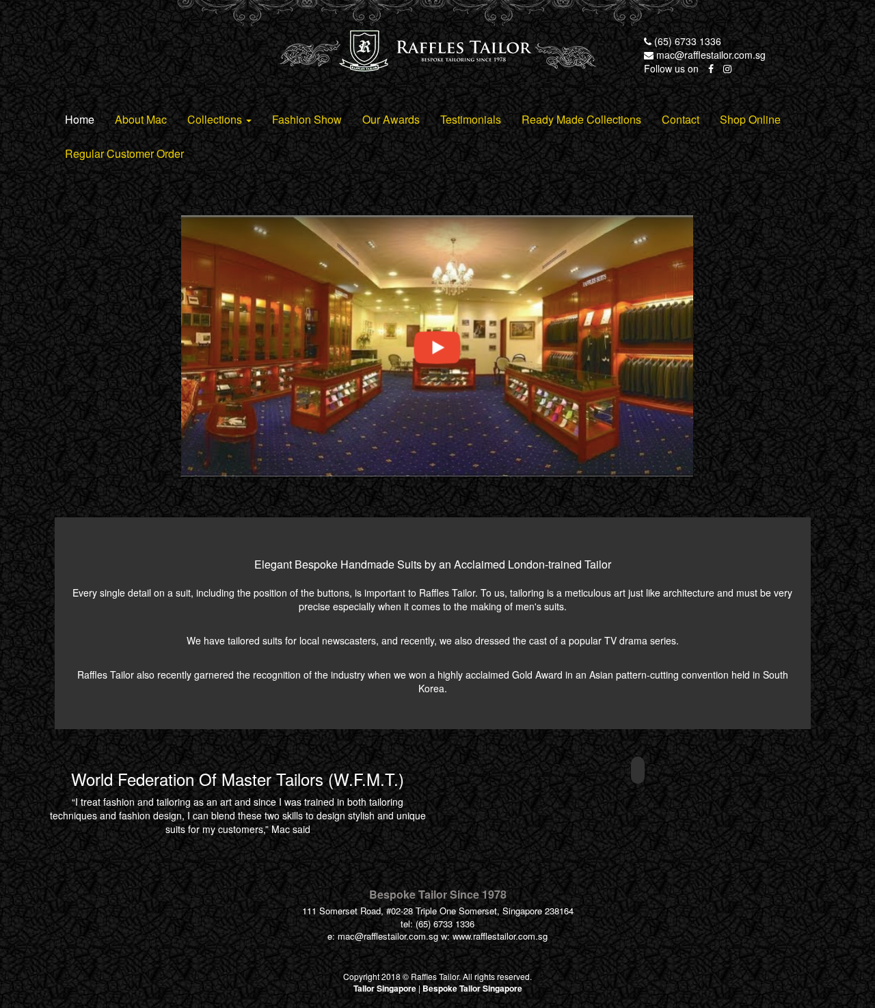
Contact (680, 119)
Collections (216, 119)
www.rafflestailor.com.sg (500, 935)
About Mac (141, 119)
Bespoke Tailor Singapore (472, 988)
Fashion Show (307, 119)
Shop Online (750, 119)
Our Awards (391, 119)
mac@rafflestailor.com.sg (710, 55)
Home (79, 119)
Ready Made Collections (581, 119)
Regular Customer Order (124, 153)
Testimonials (470, 119)
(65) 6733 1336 (686, 41)
